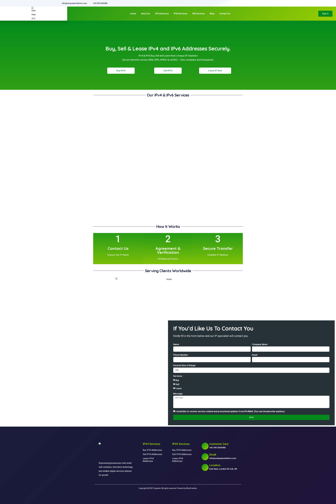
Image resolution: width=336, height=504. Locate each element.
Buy (177, 380)
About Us (145, 13)
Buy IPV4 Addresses (152, 450)
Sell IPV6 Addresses (182, 454)
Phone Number (181, 355)
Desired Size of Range (184, 365)
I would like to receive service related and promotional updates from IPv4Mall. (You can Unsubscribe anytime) (230, 411)
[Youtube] (210, 477)
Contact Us (224, 13)
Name (176, 344)
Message (178, 393)
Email (255, 355)
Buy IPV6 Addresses (181, 450)
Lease (178, 388)
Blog (212, 13)
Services (178, 376)
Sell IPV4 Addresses (152, 454)
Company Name (260, 344)
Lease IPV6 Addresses (177, 459)
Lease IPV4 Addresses (148, 459)
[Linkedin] (216, 477)
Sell (177, 384)
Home (133, 13)
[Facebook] (204, 477)
